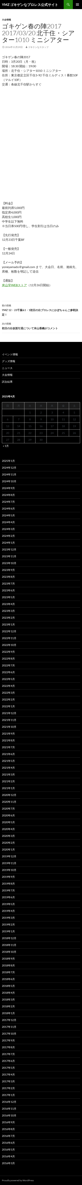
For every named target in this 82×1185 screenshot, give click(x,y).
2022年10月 (9, 644)
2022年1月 (8, 706)
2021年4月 (8, 767)
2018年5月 (8, 985)
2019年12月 (9, 856)
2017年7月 (8, 1054)
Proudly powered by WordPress (18, 1180)
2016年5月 (8, 1149)
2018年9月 (8, 958)
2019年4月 (8, 910)
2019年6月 (8, 897)
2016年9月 (8, 1122)
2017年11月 (9, 1026)
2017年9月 (8, 1040)
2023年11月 (9, 556)
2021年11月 (9, 719)
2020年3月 (8, 835)
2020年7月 (8, 808)
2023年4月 (8, 604)
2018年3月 (8, 999)
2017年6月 (8, 1060)
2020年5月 (8, 822)
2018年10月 (9, 951)
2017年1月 (8, 1095)
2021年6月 (8, 754)
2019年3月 (8, 917)
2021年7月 (8, 747)
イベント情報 (10, 354)
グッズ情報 (8, 361)
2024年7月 (8, 501)
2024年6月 (8, 508)
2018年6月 (8, 979)
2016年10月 (9, 1115)
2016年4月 (8, 1156)
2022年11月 (9, 638)
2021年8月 (8, 740)
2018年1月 (8, 1013)
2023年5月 (8, 597)
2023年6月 (8, 590)
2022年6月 (8, 672)
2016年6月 (8, 1142)
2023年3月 (8, 610)
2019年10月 (9, 870)
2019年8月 (8, 883)
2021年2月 (8, 781)
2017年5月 (8, 1067)
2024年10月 (9, 481)
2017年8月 (8, 1047)
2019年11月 (9, 863)
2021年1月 (8, 788)
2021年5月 (8, 760)
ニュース (7, 368)
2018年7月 (8, 972)
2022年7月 (8, 665)
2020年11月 (9, 801)
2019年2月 (8, 924)
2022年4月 (8, 685)
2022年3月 (8, 692)
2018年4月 (8, 992)
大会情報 (6, 19)
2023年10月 (9, 563)
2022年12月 (9, 631)
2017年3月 (8, 1081)
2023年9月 (8, 569)
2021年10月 (9, 726)
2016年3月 (8, 1163)
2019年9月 (8, 876)
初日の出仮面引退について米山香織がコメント (30, 326)
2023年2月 (8, 617)
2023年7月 (8, 583)
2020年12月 (9, 795)
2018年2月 (8, 1006)
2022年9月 (8, 651)
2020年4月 (8, 829)
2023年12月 (9, 549)
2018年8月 (8, 965)
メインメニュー (77, 4)
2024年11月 (9, 474)
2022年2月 (8, 699)
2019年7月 (8, 890)
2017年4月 (8, 1074)
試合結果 (7, 381)
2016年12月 (9, 1101)
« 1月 (6, 445)
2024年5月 (8, 515)
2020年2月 (8, 842)
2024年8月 (8, 494)
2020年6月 (8, 815)
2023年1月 (8, 624)
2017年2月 (8, 1088)
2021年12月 (9, 713)
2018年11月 (9, 945)
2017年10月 (9, 1033)
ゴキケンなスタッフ (38, 47)
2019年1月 (8, 931)
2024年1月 (8, 542)
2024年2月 (8, 535)
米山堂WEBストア (14, 285)
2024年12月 (9, 467)
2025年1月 (8, 460)
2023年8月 (8, 576)
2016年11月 (9, 1108)
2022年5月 (8, 679)
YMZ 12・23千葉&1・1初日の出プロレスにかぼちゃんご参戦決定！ (40, 310)
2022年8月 (8, 658)
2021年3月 (8, 774)
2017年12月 (9, 1020)
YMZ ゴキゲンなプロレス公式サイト (30, 4)
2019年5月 (8, 904)
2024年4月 (8, 522)
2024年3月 (8, 529)
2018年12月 (9, 938)
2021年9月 (8, 733)
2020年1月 (8, 849)
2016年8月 (8, 1129)
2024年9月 (8, 488)
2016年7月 (8, 1135)
